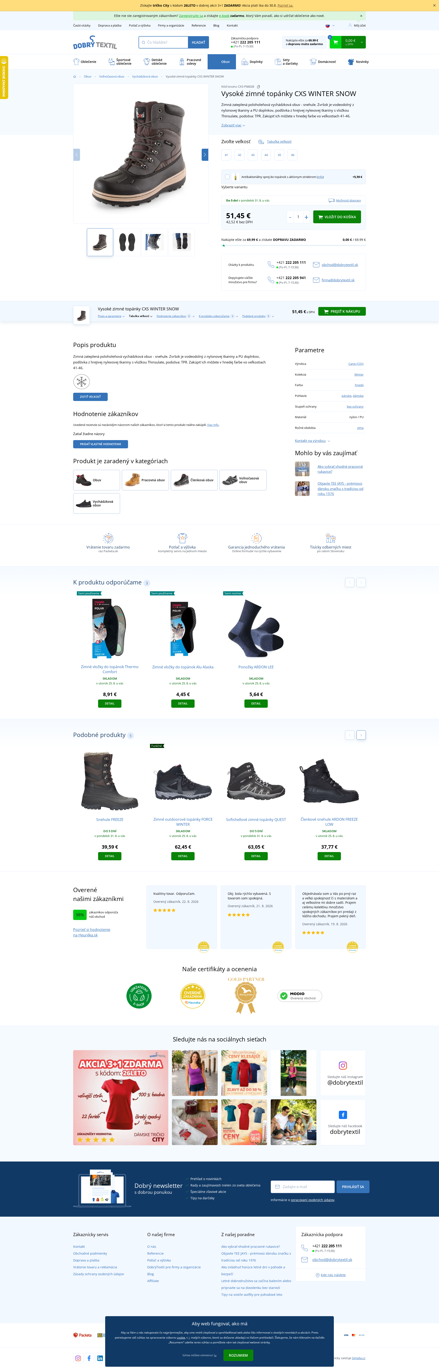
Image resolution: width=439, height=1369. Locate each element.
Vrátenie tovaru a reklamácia (95, 1267)
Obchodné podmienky (90, 1253)
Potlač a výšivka (139, 25)
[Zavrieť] (434, 5)
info (320, 177)
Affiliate (153, 1281)
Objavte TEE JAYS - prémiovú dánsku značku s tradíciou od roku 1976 (340, 488)
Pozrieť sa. (285, 5)
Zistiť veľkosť (90, 397)
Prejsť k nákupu (345, 311)
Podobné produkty (255, 316)
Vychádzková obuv (145, 76)
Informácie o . (303, 1200)
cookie (181, 1337)
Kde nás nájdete (333, 1275)
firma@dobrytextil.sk (338, 280)
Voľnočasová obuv (111, 76)
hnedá (359, 385)
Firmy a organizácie (171, 25)
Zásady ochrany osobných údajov (98, 1274)
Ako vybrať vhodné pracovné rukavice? (250, 1246)
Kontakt (232, 25)
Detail (110, 703)
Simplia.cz (358, 1358)
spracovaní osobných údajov (312, 1200)
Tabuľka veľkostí (279, 141)
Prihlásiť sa (353, 1186)
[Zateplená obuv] (81, 381)
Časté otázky (82, 25)
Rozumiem (238, 1355)
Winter (359, 374)
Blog (216, 25)
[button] (205, 155)
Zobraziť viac (231, 125)
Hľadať (198, 42)
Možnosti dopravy (348, 200)
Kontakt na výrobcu (310, 440)
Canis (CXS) (356, 364)
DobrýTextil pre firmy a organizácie (174, 1267)
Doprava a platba (109, 25)
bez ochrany (355, 406)
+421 (245, 42)
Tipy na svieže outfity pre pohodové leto (251, 1294)
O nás (151, 1246)
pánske (346, 396)
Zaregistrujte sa (191, 15)
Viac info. (213, 425)
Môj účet (360, 25)
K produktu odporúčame (216, 316)
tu (215, 1355)
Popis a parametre (109, 316)
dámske (358, 396)
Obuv (87, 76)
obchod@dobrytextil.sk (340, 264)
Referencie (199, 25)
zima (360, 428)
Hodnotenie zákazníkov (173, 316)
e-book (224, 15)
